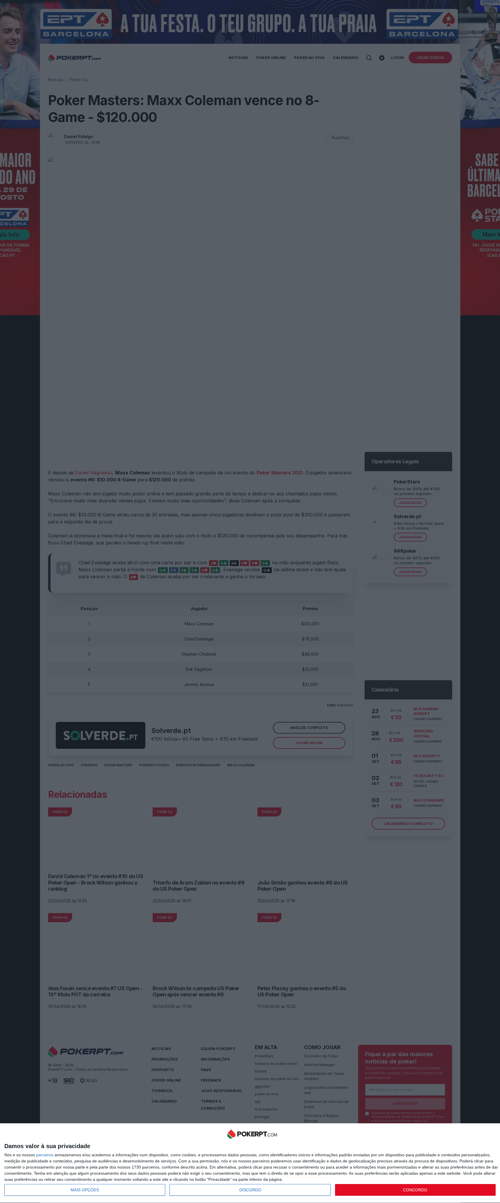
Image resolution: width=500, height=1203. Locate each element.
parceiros (44, 1155)
